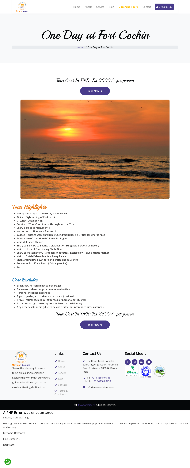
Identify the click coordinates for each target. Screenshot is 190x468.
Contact (146, 6)
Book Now (93, 91)
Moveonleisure (86, 405)
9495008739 (165, 6)
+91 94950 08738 (101, 381)
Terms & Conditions (61, 392)
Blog (111, 6)
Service (100, 6)
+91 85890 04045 (100, 377)
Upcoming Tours (128, 6)
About (88, 6)
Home (76, 6)
